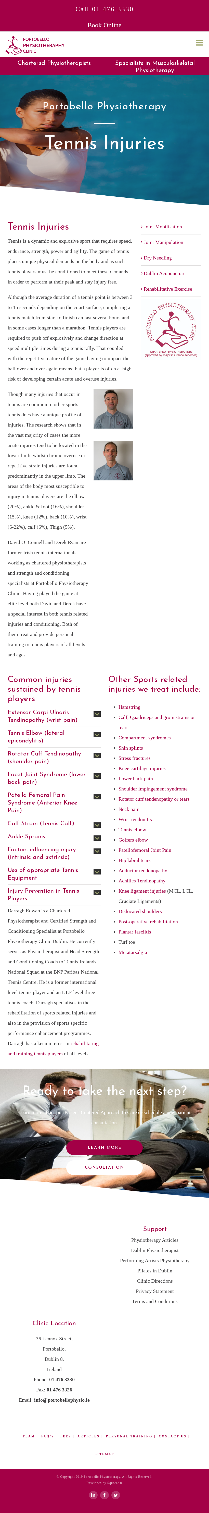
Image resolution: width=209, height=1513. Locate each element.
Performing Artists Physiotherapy (155, 1260)
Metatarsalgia (133, 952)
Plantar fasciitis (135, 932)
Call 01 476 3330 (104, 9)
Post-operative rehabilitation (148, 921)
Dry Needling (158, 258)
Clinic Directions (155, 1281)
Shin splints (131, 748)
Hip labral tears (135, 860)
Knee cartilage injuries (142, 768)
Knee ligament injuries (142, 891)
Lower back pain (136, 778)
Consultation (104, 1168)
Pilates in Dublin (154, 1270)
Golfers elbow (133, 840)
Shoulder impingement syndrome (153, 788)
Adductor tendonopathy (143, 870)
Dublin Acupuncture (165, 273)
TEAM (29, 1436)
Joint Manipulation (163, 242)
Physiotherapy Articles (154, 1240)
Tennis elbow (132, 829)
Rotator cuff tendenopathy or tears (154, 799)
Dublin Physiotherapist (155, 1250)
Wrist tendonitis (135, 819)
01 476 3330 (62, 1379)
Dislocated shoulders (140, 911)
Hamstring (129, 707)
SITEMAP (104, 1454)
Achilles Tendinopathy (142, 880)
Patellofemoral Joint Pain (145, 850)
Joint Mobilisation (163, 226)
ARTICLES (88, 1436)
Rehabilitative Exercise (168, 289)
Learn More (105, 1148)
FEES (65, 1436)
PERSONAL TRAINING (129, 1436)
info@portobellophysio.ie (62, 1400)
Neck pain (129, 809)
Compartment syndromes (145, 737)
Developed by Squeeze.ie (104, 1483)
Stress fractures (135, 758)
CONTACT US (173, 1436)
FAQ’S (47, 1436)
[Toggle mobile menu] (200, 43)
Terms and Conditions (155, 1301)
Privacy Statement (155, 1291)
